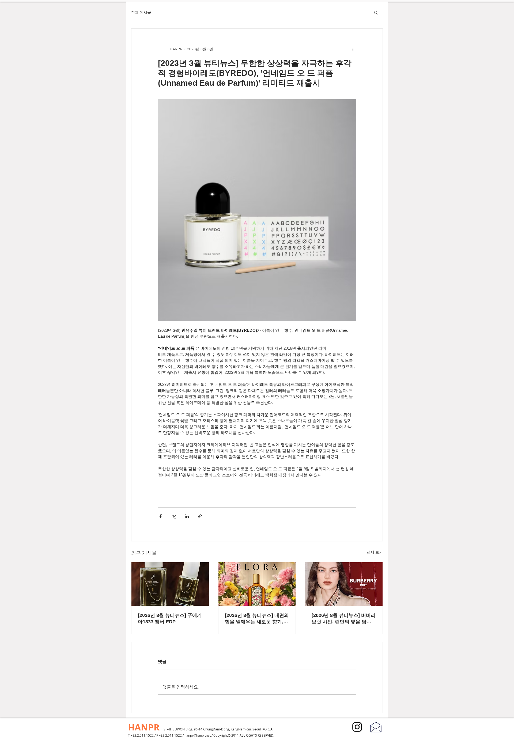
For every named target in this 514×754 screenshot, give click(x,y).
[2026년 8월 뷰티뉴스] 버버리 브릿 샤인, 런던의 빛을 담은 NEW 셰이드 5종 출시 (344, 619)
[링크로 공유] (199, 516)
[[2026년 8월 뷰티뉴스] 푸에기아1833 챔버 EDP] (170, 584)
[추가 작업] (353, 49)
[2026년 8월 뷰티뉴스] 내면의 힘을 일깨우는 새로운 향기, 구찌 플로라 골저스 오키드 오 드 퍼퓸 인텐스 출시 (257, 619)
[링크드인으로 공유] (186, 516)
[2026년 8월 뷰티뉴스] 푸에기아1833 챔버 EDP (170, 618)
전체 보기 (375, 552)
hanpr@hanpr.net (197, 735)
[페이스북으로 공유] (160, 516)
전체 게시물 (141, 12)
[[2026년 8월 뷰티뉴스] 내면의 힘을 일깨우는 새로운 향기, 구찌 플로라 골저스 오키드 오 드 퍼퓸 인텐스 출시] (257, 584)
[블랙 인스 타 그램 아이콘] (357, 727)
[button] (376, 12)
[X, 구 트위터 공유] (173, 516)
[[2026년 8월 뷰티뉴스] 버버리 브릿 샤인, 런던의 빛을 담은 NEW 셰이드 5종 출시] (344, 584)
